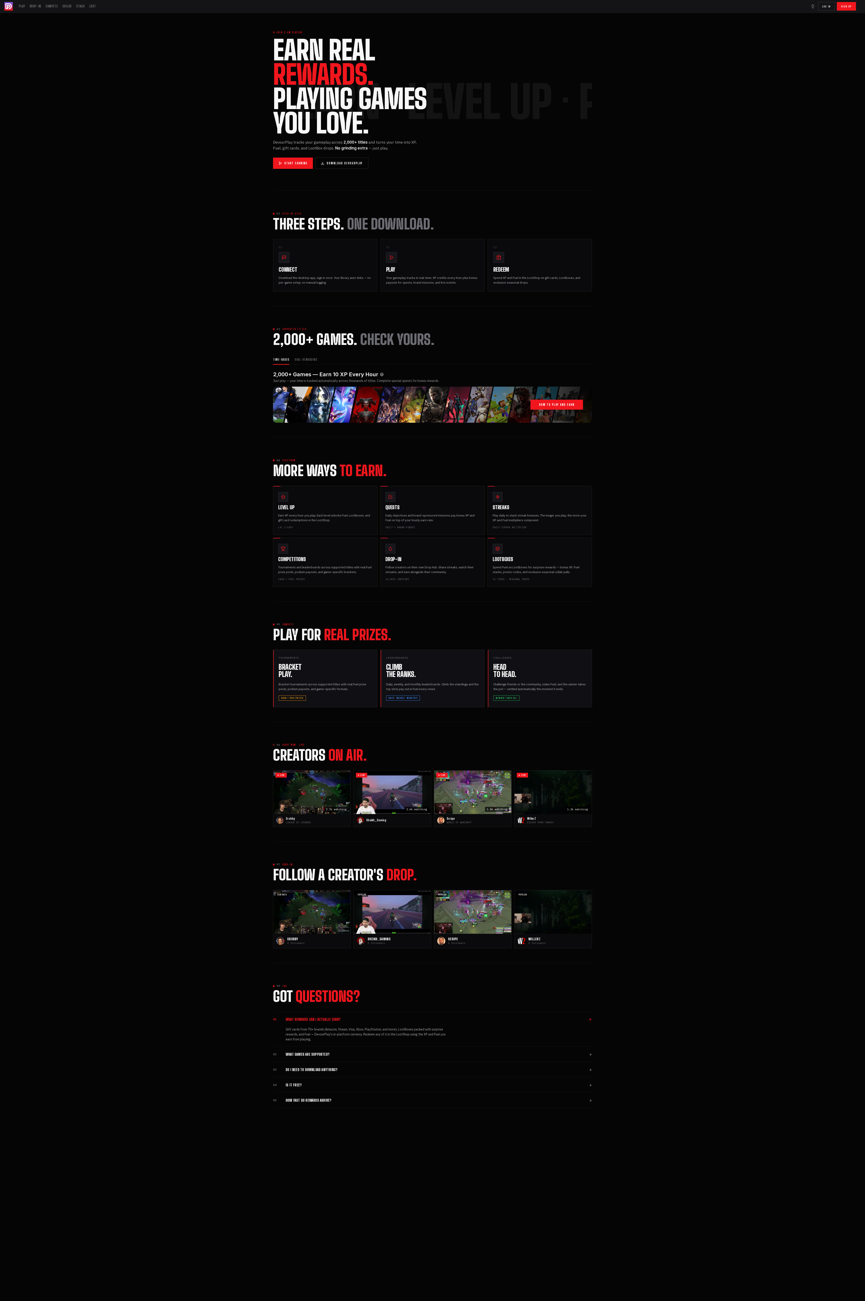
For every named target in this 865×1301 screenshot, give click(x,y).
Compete (52, 6)
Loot (92, 6)
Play (22, 6)
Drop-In (35, 6)
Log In (826, 6)
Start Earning (295, 163)
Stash (80, 6)
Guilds (67, 6)
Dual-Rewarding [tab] (306, 359)
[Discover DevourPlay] (812, 6)
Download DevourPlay (345, 163)
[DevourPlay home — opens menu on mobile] (9, 6)
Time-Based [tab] (281, 359)
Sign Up (846, 6)
